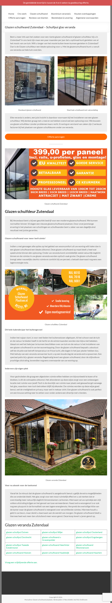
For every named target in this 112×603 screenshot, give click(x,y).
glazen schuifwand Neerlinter (55, 545)
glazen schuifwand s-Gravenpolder (51, 538)
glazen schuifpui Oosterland (89, 532)
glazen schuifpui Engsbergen (89, 537)
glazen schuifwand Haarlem (89, 552)
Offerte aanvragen (17, 17)
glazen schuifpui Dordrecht (18, 537)
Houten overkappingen (85, 13)
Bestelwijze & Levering (62, 17)
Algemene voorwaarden (87, 17)
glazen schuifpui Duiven (17, 532)
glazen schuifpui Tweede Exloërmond (17, 546)
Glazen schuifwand (39, 13)
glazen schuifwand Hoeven (18, 552)
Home (11, 13)
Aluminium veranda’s (61, 13)
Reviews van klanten (38, 17)
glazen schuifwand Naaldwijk (55, 552)
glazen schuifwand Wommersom (84, 546)
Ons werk (21, 13)
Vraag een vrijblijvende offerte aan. (21, 562)
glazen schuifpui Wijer (52, 532)
